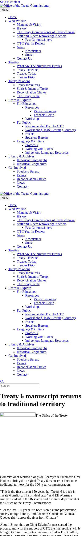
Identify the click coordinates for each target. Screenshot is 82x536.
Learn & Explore (19, 100)
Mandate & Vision (29, 24)
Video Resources (45, 111)
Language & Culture (30, 141)
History (22, 28)
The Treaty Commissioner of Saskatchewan (46, 32)
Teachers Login (44, 115)
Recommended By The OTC (44, 126)
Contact (22, 186)
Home (12, 17)
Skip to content (10, 2)
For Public (24, 122)
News (21, 47)
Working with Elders (39, 149)
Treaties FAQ (26, 77)
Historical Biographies (31, 164)
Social (29, 54)
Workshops (32, 118)
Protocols (31, 145)
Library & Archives (21, 156)
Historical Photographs (32, 160)
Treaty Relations (19, 81)
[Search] (2, 381)
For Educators (26, 103)
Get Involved (17, 167)
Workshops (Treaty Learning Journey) (50, 130)
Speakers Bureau (36, 137)
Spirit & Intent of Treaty (33, 88)
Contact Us (24, 58)
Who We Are (17, 21)
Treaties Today (26, 73)
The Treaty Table (28, 96)
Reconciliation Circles (31, 92)
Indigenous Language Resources (47, 152)
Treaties (13, 62)
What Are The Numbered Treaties (39, 66)
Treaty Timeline (27, 70)
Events (29, 134)
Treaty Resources (28, 85)
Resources (32, 107)
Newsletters (33, 51)
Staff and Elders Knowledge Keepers (41, 36)
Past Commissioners (38, 39)
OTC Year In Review (31, 43)
